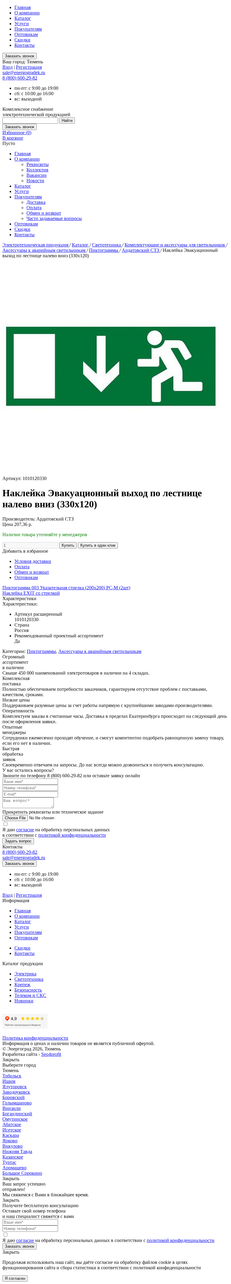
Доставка (35, 202)
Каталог (22, 18)
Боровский (13, 1097)
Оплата (34, 207)
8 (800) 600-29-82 (19, 77)
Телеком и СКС (30, 995)
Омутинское (15, 1119)
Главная (22, 7)
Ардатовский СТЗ (141, 250)
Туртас (9, 1162)
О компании (27, 12)
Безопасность (28, 989)
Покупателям (28, 29)
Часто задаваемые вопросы (54, 218)
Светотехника (107, 244)
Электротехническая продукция (35, 244)
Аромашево (14, 1167)
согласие (25, 829)
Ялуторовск (14, 1086)
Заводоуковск (16, 1092)
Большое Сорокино (22, 1173)
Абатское (11, 1124)
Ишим (8, 1081)
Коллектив (37, 169)
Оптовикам (26, 34)
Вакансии (36, 175)
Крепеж (22, 984)
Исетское (11, 1129)
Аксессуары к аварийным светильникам (44, 250)
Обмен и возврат (43, 213)
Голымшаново (17, 1102)
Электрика (25, 973)
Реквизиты (37, 164)
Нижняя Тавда (17, 1151)
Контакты (24, 45)
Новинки (23, 1000)
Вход (7, 67)
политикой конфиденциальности (72, 835)
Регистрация (29, 67)
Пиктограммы (104, 250)
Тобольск (11, 1075)
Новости (35, 180)
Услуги (21, 23)
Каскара (10, 1135)
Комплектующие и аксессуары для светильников (175, 244)
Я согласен (15, 1278)
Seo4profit (51, 1054)
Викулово (12, 1146)
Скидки (22, 39)
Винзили (11, 1108)
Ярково (9, 1140)
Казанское (12, 1156)
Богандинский (17, 1113)
